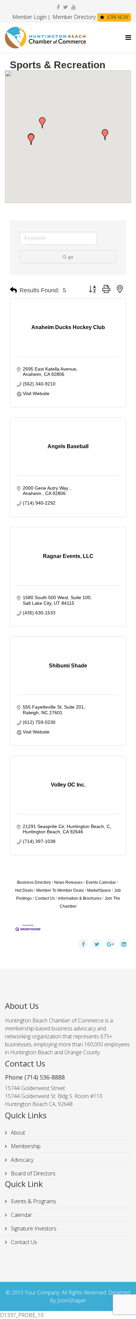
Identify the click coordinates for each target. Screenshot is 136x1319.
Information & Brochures (79, 898)
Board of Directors (32, 1173)
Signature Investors (33, 1228)
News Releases (68, 882)
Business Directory (34, 882)
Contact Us (45, 898)
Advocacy (21, 1159)
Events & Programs (33, 1201)
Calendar (21, 1214)
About (17, 1132)
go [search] (70, 256)
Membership (25, 1146)
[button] (31, 139)
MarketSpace (99, 890)
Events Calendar (101, 882)
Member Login (29, 17)
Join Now (117, 17)
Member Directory (73, 17)
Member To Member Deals (60, 890)
